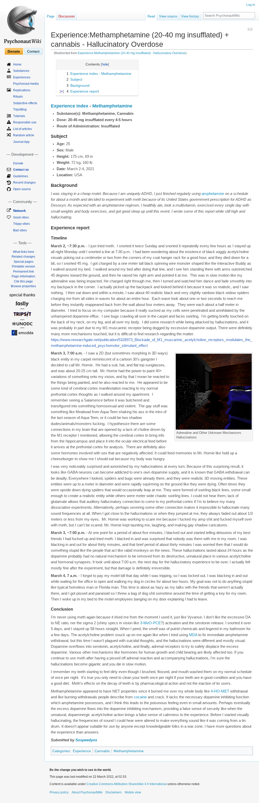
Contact (33, 51)
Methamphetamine (112, 105)
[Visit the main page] (22, 23)
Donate (14, 51)
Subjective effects (25, 103)
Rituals (18, 96)
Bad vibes (20, 230)
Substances (21, 71)
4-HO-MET (220, 691)
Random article (23, 135)
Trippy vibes (21, 224)
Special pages (23, 261)
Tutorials (19, 116)
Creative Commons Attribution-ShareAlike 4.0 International (127, 784)
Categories (61, 751)
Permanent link (23, 271)
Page (50, 16)
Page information (23, 276)
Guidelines (20, 176)
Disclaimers (113, 792)
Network (19, 211)
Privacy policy (59, 792)
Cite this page (23, 281)
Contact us (21, 169)
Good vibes (21, 217)
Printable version (23, 266)
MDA (193, 635)
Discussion (66, 16)
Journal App (21, 142)
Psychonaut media (26, 83)
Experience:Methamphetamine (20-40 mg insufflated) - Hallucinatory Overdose (132, 53)
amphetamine (213, 194)
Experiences (21, 77)
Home (17, 64)
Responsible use (24, 122)
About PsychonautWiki (87, 792)
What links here (23, 252)
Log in (250, 5)
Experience (82, 751)
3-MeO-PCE (150, 623)
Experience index (69, 105)
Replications (21, 90)
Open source (22, 189)
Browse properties (23, 286)
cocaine (140, 697)
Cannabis (102, 751)
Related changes (23, 256)
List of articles (22, 129)
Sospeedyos (86, 740)
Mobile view (133, 792)
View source (168, 16)
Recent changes (24, 182)
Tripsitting (20, 109)
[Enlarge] (249, 432)
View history (190, 16)
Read (151, 16)
